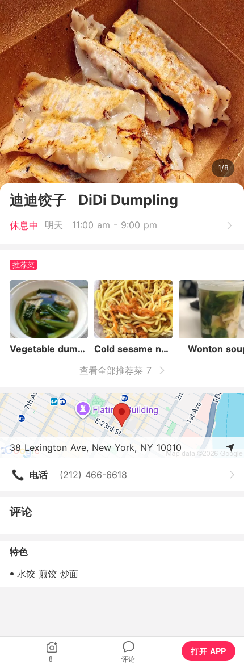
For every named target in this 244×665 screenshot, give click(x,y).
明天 (54, 225)
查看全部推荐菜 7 (117, 370)
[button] (51, 651)
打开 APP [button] (208, 650)
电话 (39, 474)
